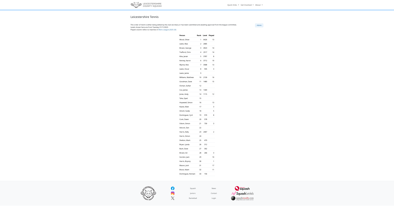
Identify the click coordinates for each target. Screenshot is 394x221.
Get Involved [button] (246, 5)
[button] (259, 25)
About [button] (258, 5)
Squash (193, 188)
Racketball (193, 198)
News (214, 188)
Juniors (193, 193)
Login (214, 198)
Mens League (167, 30)
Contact (214, 193)
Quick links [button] (232, 5)
